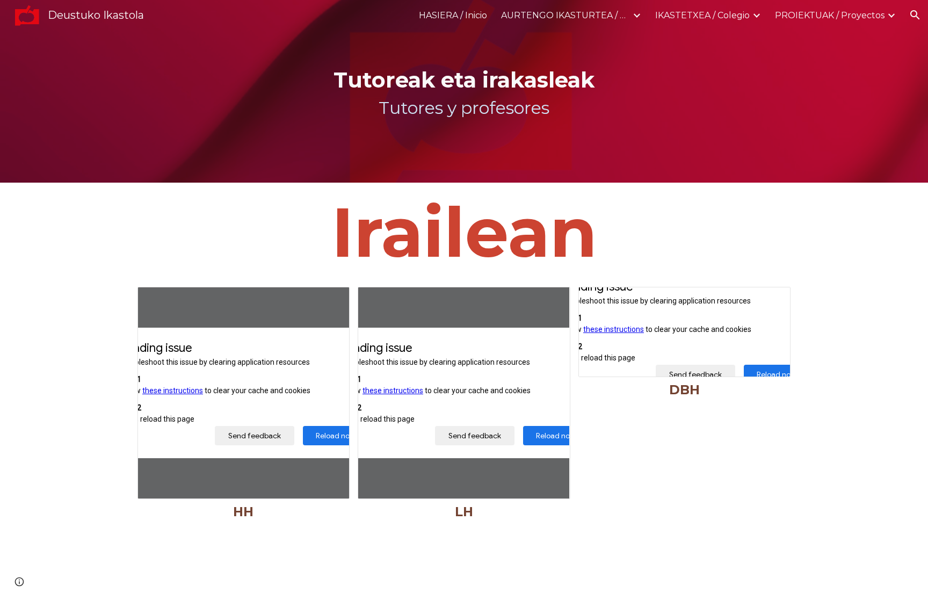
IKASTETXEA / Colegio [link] (702, 15)
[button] (915, 15)
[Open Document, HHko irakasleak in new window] (329, 301)
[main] (464, 91)
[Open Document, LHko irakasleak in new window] (550, 301)
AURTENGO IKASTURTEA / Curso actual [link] (565, 15)
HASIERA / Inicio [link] (453, 15)
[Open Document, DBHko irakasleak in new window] (770, 301)
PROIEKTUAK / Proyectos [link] (830, 15)
